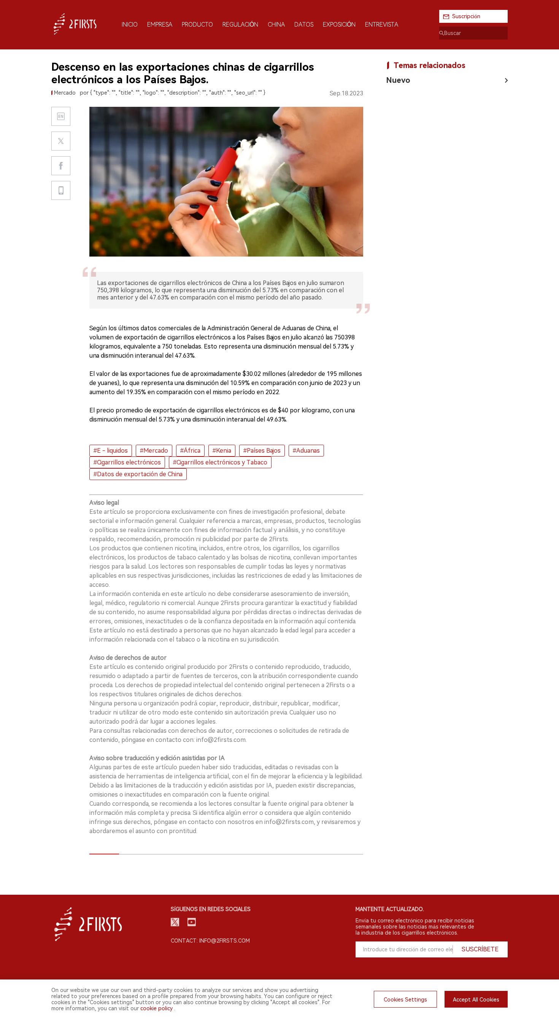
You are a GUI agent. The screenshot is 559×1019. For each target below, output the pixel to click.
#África (190, 450)
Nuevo (398, 80)
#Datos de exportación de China (138, 474)
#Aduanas (306, 450)
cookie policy (156, 1008)
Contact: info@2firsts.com (210, 941)
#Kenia (222, 450)
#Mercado (154, 450)
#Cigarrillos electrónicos (127, 462)
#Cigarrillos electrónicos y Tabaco (220, 462)
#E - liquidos (111, 450)
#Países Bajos (262, 450)
